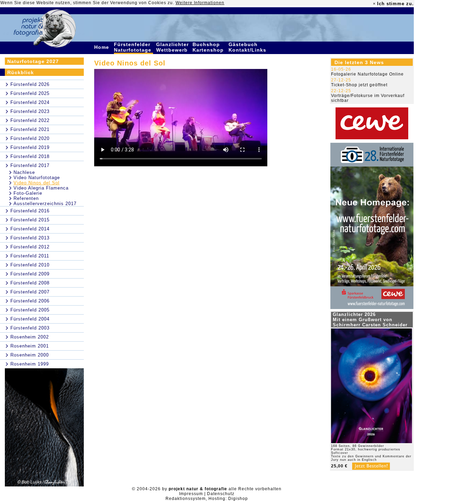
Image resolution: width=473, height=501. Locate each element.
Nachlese (24, 172)
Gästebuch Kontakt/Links (248, 47)
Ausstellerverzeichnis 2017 (45, 203)
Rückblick (20, 72)
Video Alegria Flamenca (41, 188)
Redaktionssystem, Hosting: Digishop (207, 498)
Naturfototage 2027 (33, 61)
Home (102, 47)
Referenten (26, 198)
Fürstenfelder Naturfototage (133, 47)
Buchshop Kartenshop (209, 47)
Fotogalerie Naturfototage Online (367, 74)
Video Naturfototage (37, 177)
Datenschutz (220, 493)
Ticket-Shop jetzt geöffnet (359, 84)
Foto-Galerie (28, 193)
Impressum (191, 493)
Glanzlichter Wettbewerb (172, 47)
